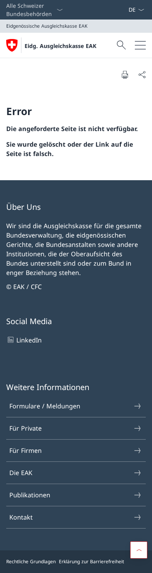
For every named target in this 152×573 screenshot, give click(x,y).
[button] (138, 550)
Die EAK (20, 472)
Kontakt (21, 517)
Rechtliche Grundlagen (31, 561)
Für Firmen (25, 450)
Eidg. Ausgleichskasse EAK (60, 46)
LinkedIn (29, 340)
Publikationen (29, 495)
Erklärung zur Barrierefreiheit (91, 561)
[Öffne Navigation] (140, 45)
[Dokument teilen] (141, 74)
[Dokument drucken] (124, 74)
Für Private (25, 428)
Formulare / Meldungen (44, 406)
